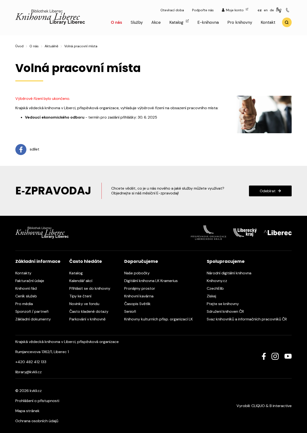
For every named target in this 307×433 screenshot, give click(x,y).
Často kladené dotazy (89, 311)
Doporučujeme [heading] (141, 261)
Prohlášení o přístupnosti (37, 400)
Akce (156, 22)
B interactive (281, 405)
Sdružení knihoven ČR (226, 311)
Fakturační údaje (30, 280)
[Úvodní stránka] (50, 23)
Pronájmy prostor (140, 288)
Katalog (177, 22)
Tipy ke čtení (80, 296)
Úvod (19, 46)
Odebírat (268, 190)
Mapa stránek (27, 410)
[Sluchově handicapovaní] (279, 10)
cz (260, 10)
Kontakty (23, 273)
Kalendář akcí (81, 280)
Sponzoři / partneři (32, 311)
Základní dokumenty (33, 319)
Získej (212, 296)
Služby (137, 22)
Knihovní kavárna (139, 296)
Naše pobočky (137, 273)
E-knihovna (208, 22)
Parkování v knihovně (87, 319)
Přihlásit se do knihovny (90, 288)
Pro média (24, 303)
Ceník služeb (26, 296)
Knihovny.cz (217, 280)
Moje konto (235, 10)
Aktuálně (51, 46)
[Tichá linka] (288, 10)
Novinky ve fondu (84, 303)
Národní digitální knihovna (229, 273)
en (266, 10)
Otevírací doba (172, 10)
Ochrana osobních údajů (36, 420)
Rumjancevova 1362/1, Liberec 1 (42, 351)
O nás (116, 22)
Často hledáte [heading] (85, 261)
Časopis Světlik (138, 303)
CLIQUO (258, 405)
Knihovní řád (26, 288)
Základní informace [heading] (37, 261)
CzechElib (216, 288)
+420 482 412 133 (30, 361)
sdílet (34, 149)
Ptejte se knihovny (223, 303)
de (272, 10)
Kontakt (268, 22)
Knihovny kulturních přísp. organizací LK (159, 319)
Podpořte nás (203, 10)
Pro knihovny (239, 22)
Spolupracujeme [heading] (226, 261)
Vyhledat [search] (287, 22)
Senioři (130, 311)
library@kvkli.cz (28, 371)
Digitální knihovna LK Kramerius (151, 280)
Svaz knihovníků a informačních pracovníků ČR (247, 319)
